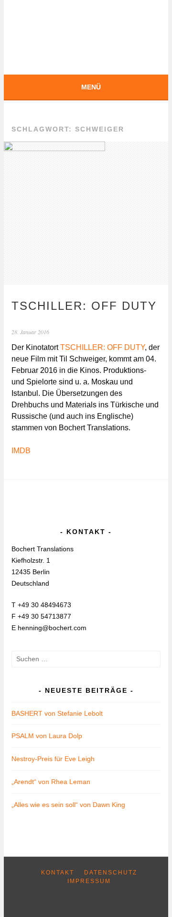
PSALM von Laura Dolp (46, 736)
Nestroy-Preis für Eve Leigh (53, 759)
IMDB (21, 451)
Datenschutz (110, 872)
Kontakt (57, 872)
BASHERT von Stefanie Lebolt (57, 713)
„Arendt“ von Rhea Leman (50, 782)
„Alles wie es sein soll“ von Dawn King (68, 804)
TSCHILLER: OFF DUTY (84, 305)
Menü (91, 87)
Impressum (89, 881)
